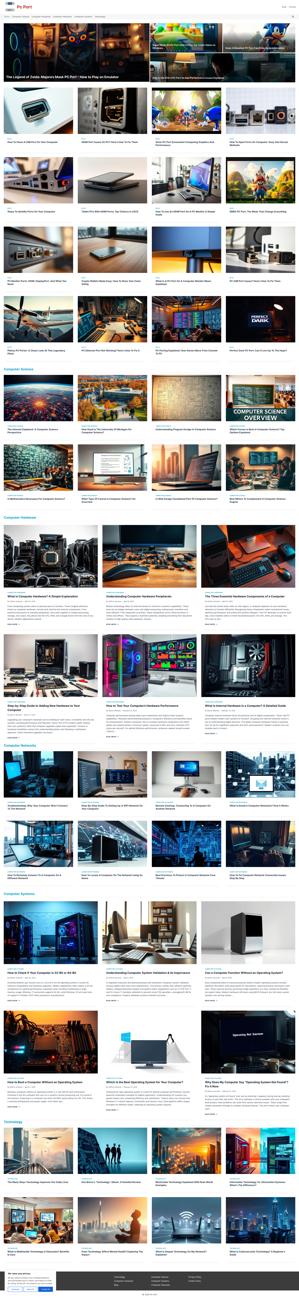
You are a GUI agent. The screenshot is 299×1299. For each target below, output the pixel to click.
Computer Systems (83, 16)
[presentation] (38, 111)
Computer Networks (62, 16)
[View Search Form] (293, 17)
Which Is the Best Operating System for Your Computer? (144, 1082)
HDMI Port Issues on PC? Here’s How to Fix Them (110, 142)
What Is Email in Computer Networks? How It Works (259, 805)
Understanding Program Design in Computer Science (186, 429)
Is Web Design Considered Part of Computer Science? (186, 498)
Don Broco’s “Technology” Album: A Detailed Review (111, 1182)
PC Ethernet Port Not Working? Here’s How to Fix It (111, 350)
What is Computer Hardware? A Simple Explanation (42, 596)
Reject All (30, 1289)
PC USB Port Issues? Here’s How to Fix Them (255, 281)
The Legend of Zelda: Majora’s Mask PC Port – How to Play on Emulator (62, 77)
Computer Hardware (41, 16)
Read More (13, 624)
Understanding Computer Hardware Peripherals (138, 596)
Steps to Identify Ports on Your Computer (31, 211)
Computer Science (20, 16)
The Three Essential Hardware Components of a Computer (245, 596)
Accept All (46, 1289)
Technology (99, 16)
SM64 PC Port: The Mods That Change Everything (258, 211)
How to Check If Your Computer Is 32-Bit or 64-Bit (41, 973)
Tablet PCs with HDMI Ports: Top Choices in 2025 (110, 211)
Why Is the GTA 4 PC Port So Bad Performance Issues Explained (188, 78)
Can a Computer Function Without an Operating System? (244, 973)
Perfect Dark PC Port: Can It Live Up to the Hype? (258, 350)
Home (7, 16)
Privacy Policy (194, 1277)
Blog (284, 7)
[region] (30, 1282)
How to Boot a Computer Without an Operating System (44, 1082)
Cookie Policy (194, 1281)
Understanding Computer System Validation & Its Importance (148, 973)
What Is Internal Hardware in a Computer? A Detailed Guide (245, 705)
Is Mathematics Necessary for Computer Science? (36, 498)
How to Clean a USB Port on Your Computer (32, 142)
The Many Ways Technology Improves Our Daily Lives (37, 1182)
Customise (15, 1289)
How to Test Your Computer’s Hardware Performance (142, 705)
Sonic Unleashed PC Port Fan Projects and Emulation (255, 48)
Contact (292, 7)
